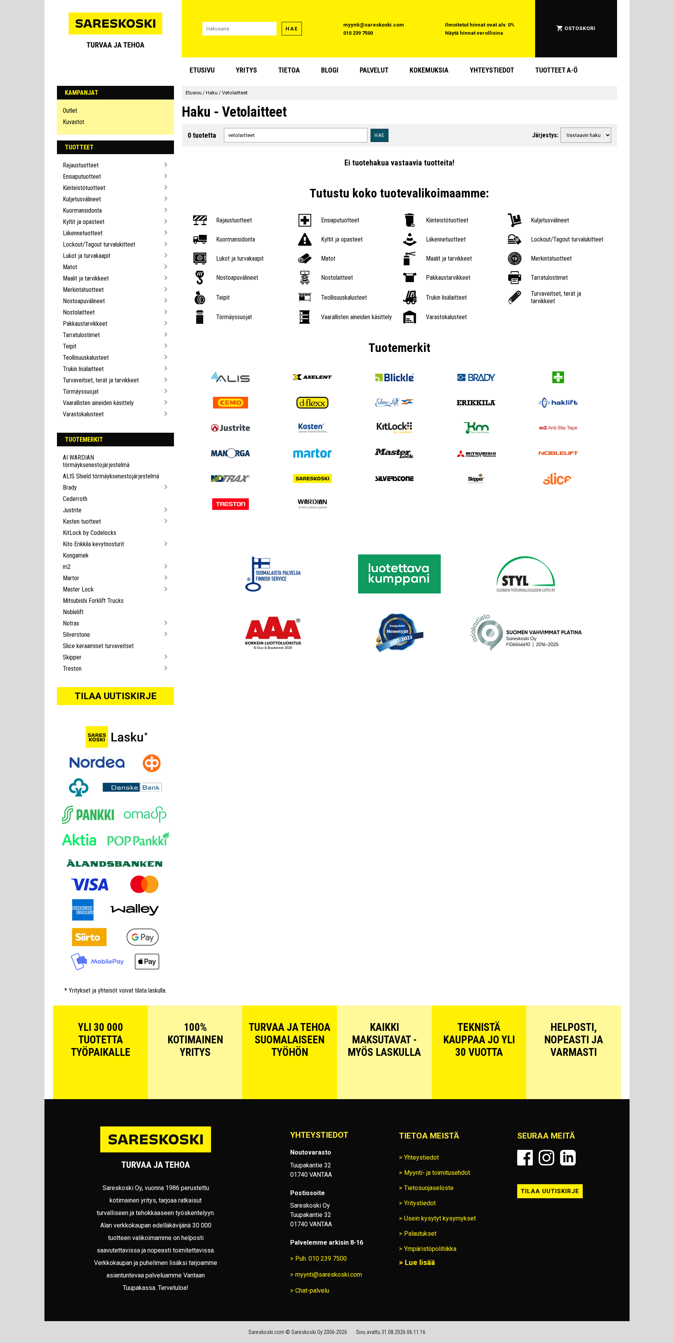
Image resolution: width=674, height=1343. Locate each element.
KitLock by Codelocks (89, 532)
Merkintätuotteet (83, 289)
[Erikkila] (476, 403)
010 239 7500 (358, 33)
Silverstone (76, 634)
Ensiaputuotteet (82, 176)
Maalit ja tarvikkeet (86, 278)
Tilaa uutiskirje (115, 696)
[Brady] (476, 378)
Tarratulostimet (81, 335)
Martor (71, 578)
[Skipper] (476, 480)
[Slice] (558, 480)
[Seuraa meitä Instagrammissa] (546, 1157)
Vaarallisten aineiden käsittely (98, 403)
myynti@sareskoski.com (373, 25)
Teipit (69, 346)
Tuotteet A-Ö (556, 70)
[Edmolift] (394, 403)
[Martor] (312, 454)
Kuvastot (73, 122)
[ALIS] (230, 378)
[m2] (558, 429)
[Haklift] (558, 403)
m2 (67, 566)
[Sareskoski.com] (155, 1152)
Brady (70, 487)
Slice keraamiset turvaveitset (98, 646)
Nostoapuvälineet (84, 301)
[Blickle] (394, 378)
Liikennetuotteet (83, 233)
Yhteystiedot (492, 70)
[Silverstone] (394, 480)
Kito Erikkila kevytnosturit (93, 544)
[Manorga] (230, 454)
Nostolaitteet (79, 312)
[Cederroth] (558, 378)
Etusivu (202, 70)
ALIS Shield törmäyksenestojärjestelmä (111, 476)
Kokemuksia (429, 70)
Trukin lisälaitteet (83, 369)
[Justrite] (230, 429)
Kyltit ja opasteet (84, 222)
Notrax (71, 623)
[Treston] (230, 505)
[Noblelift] (558, 454)
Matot (70, 267)
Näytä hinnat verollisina (474, 33)
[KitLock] (394, 429)
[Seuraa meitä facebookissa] (525, 1157)
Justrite (72, 510)
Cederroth (75, 499)
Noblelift (73, 612)
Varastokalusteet (83, 414)
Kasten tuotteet (82, 521)
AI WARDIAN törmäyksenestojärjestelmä (96, 461)
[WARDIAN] (312, 505)
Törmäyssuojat (81, 391)
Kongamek (76, 555)
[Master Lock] (394, 454)
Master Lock (78, 589)
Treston (72, 668)
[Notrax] (230, 480)
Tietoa (289, 70)
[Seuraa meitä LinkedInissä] (568, 1157)
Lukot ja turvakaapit (86, 255)
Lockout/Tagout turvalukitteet (99, 244)
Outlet (70, 110)
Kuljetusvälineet (82, 199)
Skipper (72, 657)
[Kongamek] (476, 429)
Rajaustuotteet (81, 165)
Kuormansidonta (82, 210)
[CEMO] (230, 403)
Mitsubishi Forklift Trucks (93, 600)
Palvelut (374, 70)
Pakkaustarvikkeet (85, 323)
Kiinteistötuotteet (84, 188)
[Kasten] (312, 429)
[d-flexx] (312, 403)
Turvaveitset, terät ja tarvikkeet (101, 380)
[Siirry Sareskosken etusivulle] (115, 28)
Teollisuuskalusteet (86, 357)
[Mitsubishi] (476, 454)
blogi (330, 70)
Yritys (246, 70)
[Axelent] (312, 378)
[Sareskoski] (312, 480)
